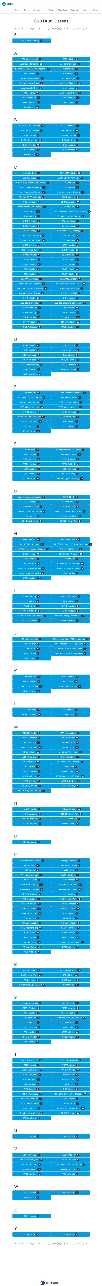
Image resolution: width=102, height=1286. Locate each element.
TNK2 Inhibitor (70, 1098)
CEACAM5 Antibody (31, 279)
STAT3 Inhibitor (69, 1032)
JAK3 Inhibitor (31, 653)
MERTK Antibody (31, 757)
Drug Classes (39, 10)
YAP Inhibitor (31, 1234)
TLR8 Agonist (31, 1089)
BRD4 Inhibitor (70, 150)
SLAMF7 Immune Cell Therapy (70, 1018)
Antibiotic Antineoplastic (31, 78)
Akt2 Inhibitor (31, 73)
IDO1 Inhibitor (31, 606)
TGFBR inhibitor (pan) (31, 1070)
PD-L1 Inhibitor (70, 880)
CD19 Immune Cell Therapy (31, 187)
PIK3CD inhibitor (31, 908)
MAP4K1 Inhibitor (70, 733)
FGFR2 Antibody (70, 459)
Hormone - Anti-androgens (70, 563)
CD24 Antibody (70, 197)
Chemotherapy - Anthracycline (70, 283)
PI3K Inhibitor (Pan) (70, 899)
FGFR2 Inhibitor (31, 464)
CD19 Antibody (70, 182)
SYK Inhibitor (31, 1041)
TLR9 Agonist (70, 1089)
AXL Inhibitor (31, 107)
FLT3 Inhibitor (31, 478)
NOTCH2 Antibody (70, 819)
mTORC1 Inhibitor (70, 781)
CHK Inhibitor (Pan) (70, 293)
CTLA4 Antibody (70, 317)
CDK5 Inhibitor (70, 264)
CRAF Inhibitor (70, 307)
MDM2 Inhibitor (31, 742)
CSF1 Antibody (31, 312)
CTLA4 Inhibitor (31, 322)
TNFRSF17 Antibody (31, 1094)
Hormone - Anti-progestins (70, 568)
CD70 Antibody (70, 235)
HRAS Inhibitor (70, 573)
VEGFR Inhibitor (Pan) (31, 1159)
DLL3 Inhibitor (70, 355)
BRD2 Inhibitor (70, 145)
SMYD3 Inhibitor (31, 1027)
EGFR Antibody (31, 393)
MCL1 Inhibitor (70, 738)
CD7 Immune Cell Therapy (31, 235)
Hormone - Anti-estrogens (31, 568)
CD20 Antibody (69, 187)
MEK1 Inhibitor (70, 747)
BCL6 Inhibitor (31, 135)
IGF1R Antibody (70, 611)
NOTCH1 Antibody (31, 819)
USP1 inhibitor (31, 1136)
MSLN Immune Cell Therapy (70, 776)
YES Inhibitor (70, 1234)
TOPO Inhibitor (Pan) (31, 1103)
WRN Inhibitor (31, 1197)
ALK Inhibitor (70, 73)
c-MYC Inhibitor (31, 173)
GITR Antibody (31, 502)
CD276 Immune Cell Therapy (31, 207)
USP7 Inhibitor (70, 1136)
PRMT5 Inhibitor (31, 942)
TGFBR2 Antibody (31, 1074)
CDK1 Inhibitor (70, 250)
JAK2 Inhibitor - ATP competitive (70, 648)
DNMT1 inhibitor (70, 364)
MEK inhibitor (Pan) (31, 747)
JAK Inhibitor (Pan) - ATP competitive (70, 639)
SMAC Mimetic (31, 1022)
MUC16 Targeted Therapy (31, 790)
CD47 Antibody (31, 231)
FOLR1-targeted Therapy (70, 478)
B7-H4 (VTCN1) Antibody (31, 125)
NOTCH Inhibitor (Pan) (70, 814)
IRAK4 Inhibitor (70, 620)
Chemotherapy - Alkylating (31, 283)
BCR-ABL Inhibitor (70, 135)
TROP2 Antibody (70, 1113)
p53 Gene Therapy (69, 865)
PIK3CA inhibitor (31, 904)
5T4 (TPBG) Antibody (31, 40)
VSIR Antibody (69, 1174)
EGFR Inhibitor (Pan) (70, 397)
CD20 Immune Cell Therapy (31, 192)
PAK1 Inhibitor (69, 870)
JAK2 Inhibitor (31, 648)
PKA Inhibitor (70, 918)
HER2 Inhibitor (31, 554)
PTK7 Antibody (70, 947)
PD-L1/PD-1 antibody (31, 884)
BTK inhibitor (31, 154)
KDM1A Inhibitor (31, 677)
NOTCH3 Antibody (31, 823)
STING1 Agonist (69, 1037)
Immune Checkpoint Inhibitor (70, 616)
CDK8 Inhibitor (31, 274)
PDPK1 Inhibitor (31, 899)
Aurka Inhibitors (31, 97)
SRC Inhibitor (31, 1032)
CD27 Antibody (31, 202)
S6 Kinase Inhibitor (31, 1003)
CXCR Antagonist (31, 327)
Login (95, 10)
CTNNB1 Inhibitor (70, 322)
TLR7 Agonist (70, 1084)
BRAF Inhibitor (31, 145)
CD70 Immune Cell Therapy (31, 240)
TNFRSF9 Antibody (31, 1098)
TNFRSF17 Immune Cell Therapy (70, 1094)
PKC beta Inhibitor (70, 923)
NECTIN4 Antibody (70, 809)
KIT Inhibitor (70, 681)
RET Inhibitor (70, 975)
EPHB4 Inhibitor (70, 417)
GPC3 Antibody (70, 506)
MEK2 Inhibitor (31, 752)
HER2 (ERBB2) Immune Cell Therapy (31, 549)
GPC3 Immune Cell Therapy (31, 511)
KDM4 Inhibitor (70, 677)
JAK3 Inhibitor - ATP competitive (70, 653)
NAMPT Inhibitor (31, 809)
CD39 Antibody (31, 226)
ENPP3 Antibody (69, 412)
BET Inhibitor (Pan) (31, 140)
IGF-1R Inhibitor (70, 606)
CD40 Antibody (70, 226)
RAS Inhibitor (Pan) (31, 975)
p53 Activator (31, 865)
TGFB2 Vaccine (70, 1065)
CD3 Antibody (31, 211)
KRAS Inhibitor (31, 691)
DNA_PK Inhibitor (70, 360)
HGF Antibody (70, 559)
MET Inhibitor (31, 766)
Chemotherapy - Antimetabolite (31, 288)
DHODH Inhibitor (69, 350)
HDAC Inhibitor (31, 539)
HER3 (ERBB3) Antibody (70, 554)
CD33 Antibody (31, 216)
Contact (74, 10)
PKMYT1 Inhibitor (70, 928)
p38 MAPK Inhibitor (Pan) (31, 860)
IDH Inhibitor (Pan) (70, 596)
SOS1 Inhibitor (70, 1027)
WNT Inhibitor (70, 1192)
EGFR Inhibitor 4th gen (70, 407)
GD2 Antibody (70, 497)
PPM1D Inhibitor (70, 937)
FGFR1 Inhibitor (31, 459)
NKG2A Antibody (31, 814)
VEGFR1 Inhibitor (69, 1159)
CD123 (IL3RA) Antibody (70, 178)
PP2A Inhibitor (31, 937)
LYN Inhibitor (70, 714)
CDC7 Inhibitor (70, 245)
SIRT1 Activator (70, 1008)
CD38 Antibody (70, 221)
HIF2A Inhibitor (31, 563)
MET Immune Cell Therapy (69, 762)
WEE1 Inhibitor (31, 1192)
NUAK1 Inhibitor (70, 823)
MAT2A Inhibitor (31, 738)
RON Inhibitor (31, 980)
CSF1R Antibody (70, 312)
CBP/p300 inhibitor (70, 173)
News (17, 10)
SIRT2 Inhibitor (70, 1013)
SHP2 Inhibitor (70, 1003)
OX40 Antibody (31, 842)
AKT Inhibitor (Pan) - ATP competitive (31, 69)
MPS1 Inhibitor (70, 771)
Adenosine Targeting (31, 64)
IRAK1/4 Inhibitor (31, 620)
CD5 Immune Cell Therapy (70, 231)
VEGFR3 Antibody (70, 1169)
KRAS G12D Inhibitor (69, 686)
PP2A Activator (70, 932)
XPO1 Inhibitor (31, 1216)
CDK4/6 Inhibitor (31, 264)
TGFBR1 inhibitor (70, 1070)
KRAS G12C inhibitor (31, 686)
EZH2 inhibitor (31, 431)
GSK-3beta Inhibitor (31, 521)
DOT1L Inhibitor (31, 369)
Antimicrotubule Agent (31, 83)
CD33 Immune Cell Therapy (70, 216)
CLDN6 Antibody (31, 307)
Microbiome (70, 766)
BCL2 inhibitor (70, 130)
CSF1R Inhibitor (31, 317)
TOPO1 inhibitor (70, 1103)
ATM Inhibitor (70, 88)
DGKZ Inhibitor (31, 350)
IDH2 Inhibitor (70, 601)
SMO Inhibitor (70, 1022)
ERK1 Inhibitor (70, 421)
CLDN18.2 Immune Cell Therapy (70, 303)
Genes (26, 10)
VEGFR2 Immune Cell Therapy (70, 1164)
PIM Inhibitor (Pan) (31, 913)
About (51, 10)
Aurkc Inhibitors (31, 102)
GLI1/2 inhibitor (70, 502)
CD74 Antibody (31, 245)
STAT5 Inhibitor (31, 1037)
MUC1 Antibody (69, 786)
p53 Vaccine (31, 870)
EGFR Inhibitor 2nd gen (70, 402)
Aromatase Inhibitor (31, 88)
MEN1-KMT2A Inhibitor (70, 752)
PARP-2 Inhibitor (31, 880)
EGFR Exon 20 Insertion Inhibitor (70, 393)
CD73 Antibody (70, 240)
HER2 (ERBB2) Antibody (31, 544)
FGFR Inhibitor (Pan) (70, 454)
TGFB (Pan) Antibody (70, 1060)
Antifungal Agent (70, 78)
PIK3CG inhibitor (70, 908)
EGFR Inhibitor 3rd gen (31, 407)
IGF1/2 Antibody (31, 611)
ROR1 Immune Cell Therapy (31, 985)
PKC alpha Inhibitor (31, 923)
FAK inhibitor (31, 450)
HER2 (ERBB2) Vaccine (70, 549)
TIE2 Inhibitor (70, 1074)
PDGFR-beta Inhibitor (70, 889)
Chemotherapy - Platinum (70, 288)
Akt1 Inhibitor (70, 69)
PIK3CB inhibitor (70, 904)
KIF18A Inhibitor (31, 681)
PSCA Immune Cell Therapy (70, 942)
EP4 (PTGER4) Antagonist (31, 417)
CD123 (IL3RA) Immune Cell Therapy (31, 182)
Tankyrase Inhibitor (31, 1060)
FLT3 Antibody (70, 474)
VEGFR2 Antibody (31, 1164)
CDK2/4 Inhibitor (31, 259)
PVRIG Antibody (31, 952)
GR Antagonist (31, 516)
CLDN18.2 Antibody (31, 303)
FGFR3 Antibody (70, 464)
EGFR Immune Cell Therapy (31, 397)
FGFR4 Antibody (70, 469)
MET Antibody (31, 762)
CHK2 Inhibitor (70, 298)
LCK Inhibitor (70, 709)
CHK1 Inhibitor (31, 298)
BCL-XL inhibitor (69, 125)
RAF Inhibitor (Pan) (70, 970)
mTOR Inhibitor (31, 781)
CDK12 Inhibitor (31, 255)
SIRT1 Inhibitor (31, 1013)
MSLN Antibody (31, 776)
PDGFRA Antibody (31, 894)
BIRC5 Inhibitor (70, 140)
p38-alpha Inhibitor (69, 860)
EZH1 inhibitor (70, 426)
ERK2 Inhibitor (31, 426)
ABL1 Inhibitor (70, 59)
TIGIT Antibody (31, 1079)
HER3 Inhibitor (31, 559)
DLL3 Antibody (31, 355)
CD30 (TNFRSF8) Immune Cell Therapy (71, 211)
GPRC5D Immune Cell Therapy (69, 511)
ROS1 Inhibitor (70, 985)
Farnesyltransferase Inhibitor (70, 450)
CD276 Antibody (70, 202)
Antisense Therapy (70, 83)
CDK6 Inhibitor (31, 269)
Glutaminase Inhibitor (31, 506)
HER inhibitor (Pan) (70, 539)
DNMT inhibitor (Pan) (31, 364)
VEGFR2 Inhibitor (31, 1169)
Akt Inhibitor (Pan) (70, 64)
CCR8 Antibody (31, 178)
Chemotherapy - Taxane (31, 293)
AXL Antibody (70, 102)
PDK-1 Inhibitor (69, 894)
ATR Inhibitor (31, 93)
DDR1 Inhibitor (31, 345)
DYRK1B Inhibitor (31, 374)
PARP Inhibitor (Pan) (31, 875)
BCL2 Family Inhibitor (31, 130)
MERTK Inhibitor (69, 757)
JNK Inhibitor (31, 658)
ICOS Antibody (31, 596)
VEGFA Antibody (70, 1155)
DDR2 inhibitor (70, 345)
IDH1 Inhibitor (31, 601)
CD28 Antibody (70, 207)
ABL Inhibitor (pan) (31, 59)
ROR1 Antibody (70, 980)
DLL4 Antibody (31, 360)
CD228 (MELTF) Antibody (31, 197)
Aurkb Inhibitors (70, 97)
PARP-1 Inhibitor (69, 875)
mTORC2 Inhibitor (31, 786)
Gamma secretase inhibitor (31, 497)
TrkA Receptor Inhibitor (31, 1113)
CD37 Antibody (31, 221)
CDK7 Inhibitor (70, 269)
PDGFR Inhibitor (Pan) (70, 884)
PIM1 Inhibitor (70, 913)
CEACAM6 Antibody (70, 279)
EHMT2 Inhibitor (31, 412)
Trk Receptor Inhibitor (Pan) (70, 1108)
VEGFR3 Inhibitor (31, 1174)
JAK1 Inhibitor (31, 644)
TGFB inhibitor (31, 1065)
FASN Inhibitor (31, 454)
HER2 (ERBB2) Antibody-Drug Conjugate (71, 544)
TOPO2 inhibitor (31, 1108)
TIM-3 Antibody (70, 1079)
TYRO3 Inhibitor (31, 1118)
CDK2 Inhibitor (70, 255)
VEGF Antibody (31, 1155)
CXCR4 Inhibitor (69, 327)
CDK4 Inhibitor (70, 259)
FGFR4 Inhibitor (31, 474)
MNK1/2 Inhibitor (31, 771)
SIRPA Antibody (31, 1008)
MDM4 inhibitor (70, 742)
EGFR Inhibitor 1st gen (31, 402)
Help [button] (84, 10)
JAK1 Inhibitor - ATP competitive (70, 644)
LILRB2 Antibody (31, 714)
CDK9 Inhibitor (70, 274)
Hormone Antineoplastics (31, 573)
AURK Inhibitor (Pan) (70, 93)
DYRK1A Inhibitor (69, 369)
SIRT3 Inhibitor (31, 1018)
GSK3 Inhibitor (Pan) (70, 521)
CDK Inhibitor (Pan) (31, 250)
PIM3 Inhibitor (31, 918)
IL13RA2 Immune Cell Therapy (31, 616)
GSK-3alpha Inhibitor (70, 516)
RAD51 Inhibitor (31, 970)
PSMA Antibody (31, 947)
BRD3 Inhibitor (31, 150)
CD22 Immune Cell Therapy (70, 192)
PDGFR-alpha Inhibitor (31, 889)
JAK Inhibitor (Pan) (31, 639)
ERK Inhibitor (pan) (31, 421)
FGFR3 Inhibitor (31, 469)
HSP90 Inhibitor (31, 578)
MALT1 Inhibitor (31, 733)
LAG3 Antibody (31, 709)
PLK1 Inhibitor (31, 932)
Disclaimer (62, 10)
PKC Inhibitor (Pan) (31, 928)
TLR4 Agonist (31, 1084)
